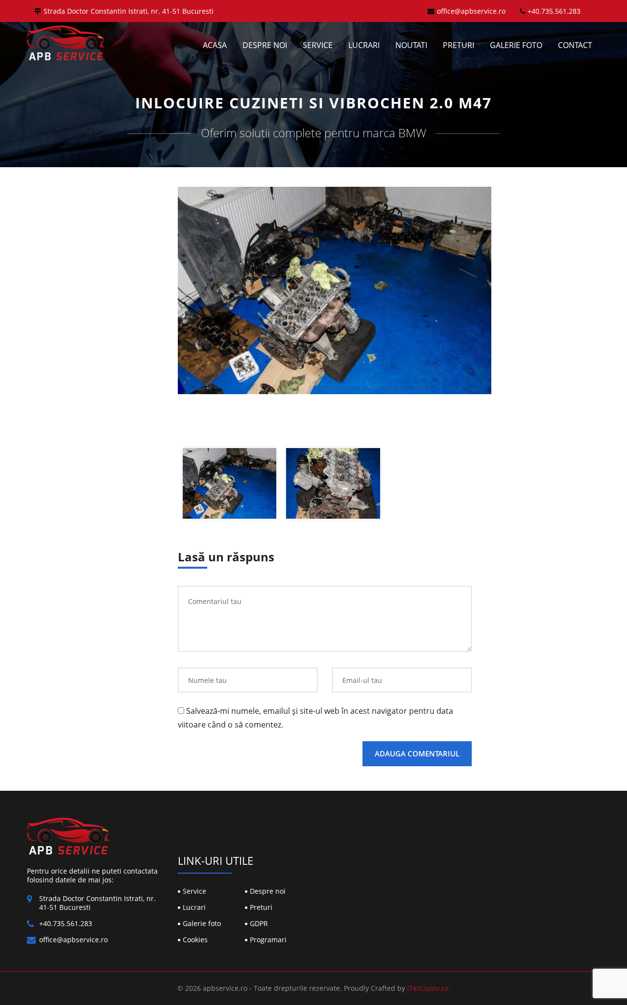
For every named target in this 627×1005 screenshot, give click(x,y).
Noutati (411, 45)
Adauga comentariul (417, 753)
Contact (575, 45)
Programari (268, 939)
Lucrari (364, 45)
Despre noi (264, 45)
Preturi (458, 45)
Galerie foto (516, 45)
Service (318, 45)
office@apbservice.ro (471, 11)
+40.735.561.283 (554, 11)
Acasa (215, 45)
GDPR (259, 923)
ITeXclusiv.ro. (428, 988)
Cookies (195, 939)
